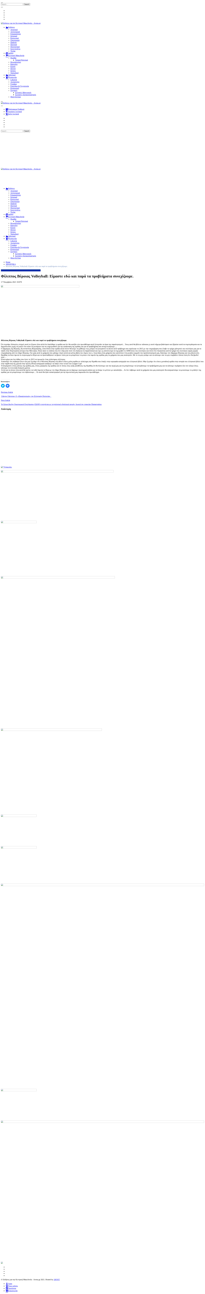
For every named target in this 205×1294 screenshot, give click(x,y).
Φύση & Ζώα (15, 97)
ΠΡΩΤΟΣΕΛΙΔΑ (34, 270)
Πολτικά (13, 45)
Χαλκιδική (14, 73)
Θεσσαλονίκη (15, 62)
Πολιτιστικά (15, 47)
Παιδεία (13, 42)
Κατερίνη (13, 64)
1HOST (57, 1280)
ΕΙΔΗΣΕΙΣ (15, 270)
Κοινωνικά (14, 38)
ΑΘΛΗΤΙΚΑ (6, 270)
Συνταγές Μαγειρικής (23, 93)
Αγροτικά (14, 30)
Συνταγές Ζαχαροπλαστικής (25, 95)
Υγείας (12, 51)
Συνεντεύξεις (15, 49)
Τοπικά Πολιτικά (21, 60)
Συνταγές (13, 90)
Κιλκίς (12, 66)
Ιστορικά (13, 36)
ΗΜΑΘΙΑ (23, 270)
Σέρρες (13, 71)
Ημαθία (13, 58)
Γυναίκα (13, 84)
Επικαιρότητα (15, 34)
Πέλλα (13, 69)
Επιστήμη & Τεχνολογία (19, 86)
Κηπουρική (14, 88)
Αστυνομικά (15, 32)
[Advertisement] (102, 150)
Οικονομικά (14, 40)
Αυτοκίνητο (14, 82)
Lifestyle (13, 80)
